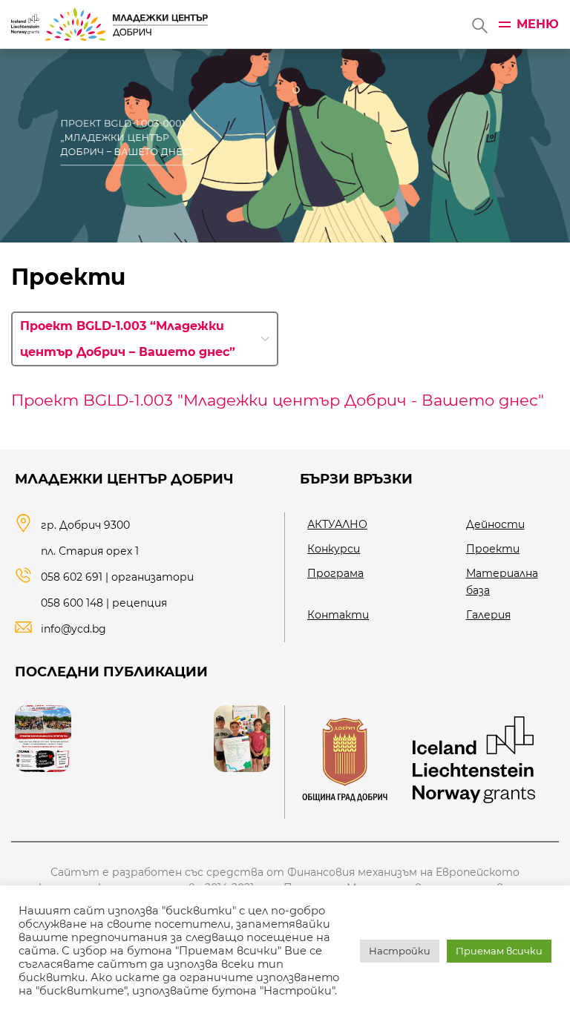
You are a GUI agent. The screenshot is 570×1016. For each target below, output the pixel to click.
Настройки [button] (399, 951)
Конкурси (333, 548)
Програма (335, 573)
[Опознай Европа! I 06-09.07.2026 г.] (242, 738)
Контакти (338, 614)
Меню (538, 24)
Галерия (488, 614)
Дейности (495, 524)
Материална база (502, 582)
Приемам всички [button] (499, 951)
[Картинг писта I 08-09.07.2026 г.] (43, 738)
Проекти (493, 548)
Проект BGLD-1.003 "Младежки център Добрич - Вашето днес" (277, 400)
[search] (478, 24)
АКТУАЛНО (337, 524)
